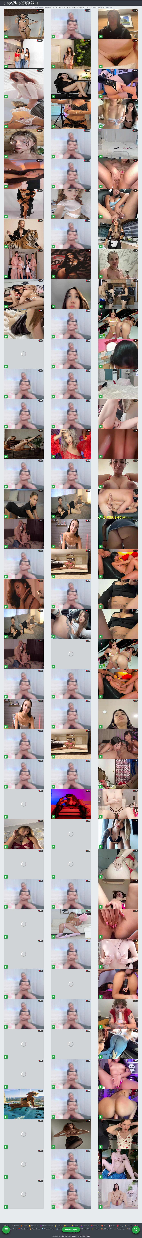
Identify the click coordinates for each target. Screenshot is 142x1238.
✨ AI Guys (95, 1229)
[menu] (6, 1230)
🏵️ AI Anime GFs (84, 1229)
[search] (136, 1230)
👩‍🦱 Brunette (85, 1226)
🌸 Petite (111, 1226)
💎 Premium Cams (48, 1229)
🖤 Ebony (15, 1226)
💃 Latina (24, 1226)
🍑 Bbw (103, 1226)
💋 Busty (120, 1226)
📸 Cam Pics (131, 1229)
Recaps (74, 1236)
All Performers (81, 1236)
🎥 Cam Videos (119, 1229)
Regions (64, 1236)
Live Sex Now (71, 1230)
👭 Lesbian (128, 1226)
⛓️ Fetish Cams (61, 1229)
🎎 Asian (7, 1226)
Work (69, 1236)
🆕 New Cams (12, 1229)
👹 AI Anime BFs (106, 1229)
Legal (88, 1236)
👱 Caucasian (33, 1226)
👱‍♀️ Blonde (75, 1226)
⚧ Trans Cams (35, 1229)
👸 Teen (67, 1226)
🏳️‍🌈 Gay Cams (23, 1229)
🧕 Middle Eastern (46, 1226)
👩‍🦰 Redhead (95, 1226)
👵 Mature (58, 1226)
